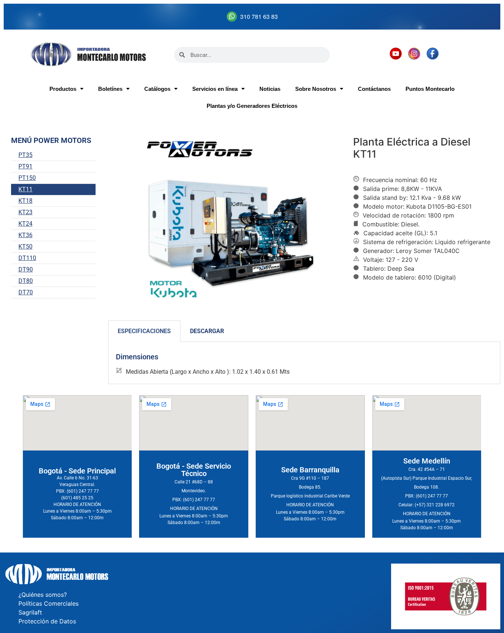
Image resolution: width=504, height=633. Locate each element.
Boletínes (110, 89)
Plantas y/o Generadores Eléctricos (252, 106)
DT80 (25, 280)
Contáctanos (374, 89)
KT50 (25, 246)
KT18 (25, 200)
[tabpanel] (304, 363)
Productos (62, 89)
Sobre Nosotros (315, 89)
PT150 (27, 177)
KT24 (25, 223)
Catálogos (157, 89)
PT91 (25, 166)
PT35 (25, 154)
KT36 (25, 235)
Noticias (269, 89)
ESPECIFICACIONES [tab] (144, 331)
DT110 (27, 257)
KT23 (25, 212)
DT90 (25, 269)
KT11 (25, 189)
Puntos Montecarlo (430, 89)
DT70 (25, 292)
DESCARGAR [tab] (207, 331)
